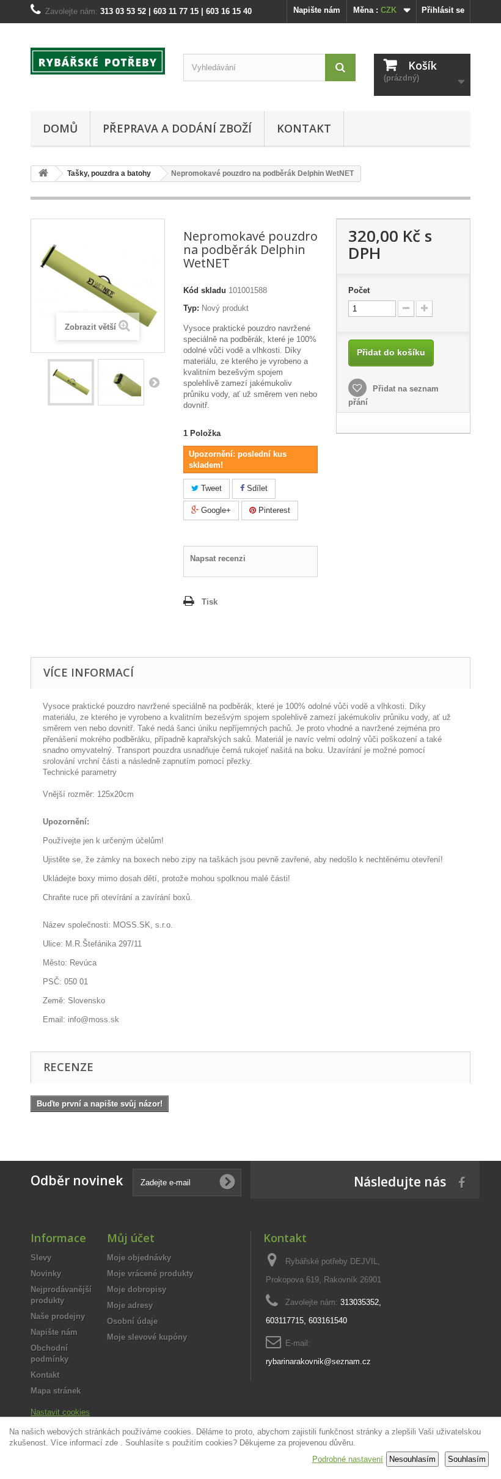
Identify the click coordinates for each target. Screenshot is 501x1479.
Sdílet (256, 488)
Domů (60, 128)
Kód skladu (204, 290)
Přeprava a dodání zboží (177, 128)
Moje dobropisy (136, 1289)
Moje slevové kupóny (147, 1337)
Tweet (210, 488)
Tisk (210, 601)
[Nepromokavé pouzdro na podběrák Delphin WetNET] (70, 382)
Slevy (41, 1257)
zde (111, 1442)
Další (154, 382)
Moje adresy (130, 1305)
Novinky (46, 1273)
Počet (359, 290)
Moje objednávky (139, 1257)
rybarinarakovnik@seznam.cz (318, 1361)
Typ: (191, 308)
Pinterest (273, 510)
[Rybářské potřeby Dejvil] (98, 61)
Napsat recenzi (218, 558)
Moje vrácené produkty (150, 1273)
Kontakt (304, 128)
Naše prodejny (58, 1316)
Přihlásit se (443, 10)
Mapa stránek (56, 1390)
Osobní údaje (132, 1321)
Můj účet (131, 1237)
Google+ (215, 510)
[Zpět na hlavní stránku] (43, 173)
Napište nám (316, 10)
